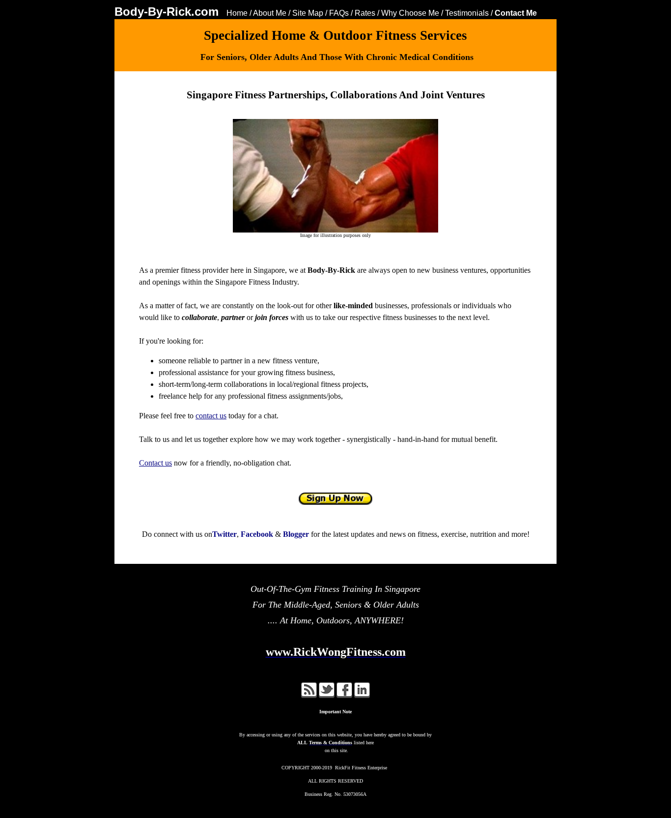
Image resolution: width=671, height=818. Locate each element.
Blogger (296, 534)
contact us (211, 415)
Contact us (155, 463)
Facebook (257, 534)
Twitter (224, 534)
